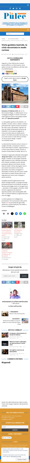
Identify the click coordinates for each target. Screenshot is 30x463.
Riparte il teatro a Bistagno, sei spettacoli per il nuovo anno (18, 343)
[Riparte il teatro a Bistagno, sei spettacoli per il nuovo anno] (5, 343)
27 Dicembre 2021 (15, 346)
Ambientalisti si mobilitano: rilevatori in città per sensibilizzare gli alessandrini (7, 252)
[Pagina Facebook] (10, 8)
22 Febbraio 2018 (14, 353)
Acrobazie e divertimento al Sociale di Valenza (18, 334)
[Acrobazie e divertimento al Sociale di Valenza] (5, 335)
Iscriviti (24, 276)
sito (7, 202)
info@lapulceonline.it (7, 419)
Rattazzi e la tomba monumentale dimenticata (19, 230)
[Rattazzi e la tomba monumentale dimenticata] (19, 225)
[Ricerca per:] (15, 33)
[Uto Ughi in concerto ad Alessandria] (5, 351)
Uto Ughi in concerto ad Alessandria (17, 350)
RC (21, 346)
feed (15, 442)
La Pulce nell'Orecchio (18, 54)
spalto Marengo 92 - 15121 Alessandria (11, 416)
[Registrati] (19, 8)
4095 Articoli (15, 303)
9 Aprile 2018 (13, 336)
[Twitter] (13, 8)
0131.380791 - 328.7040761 (8, 417)
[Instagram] (16, 8)
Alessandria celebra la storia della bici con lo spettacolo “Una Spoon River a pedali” (7, 232)
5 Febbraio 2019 (7, 54)
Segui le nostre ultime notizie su (15, 79)
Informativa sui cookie (16, 456)
